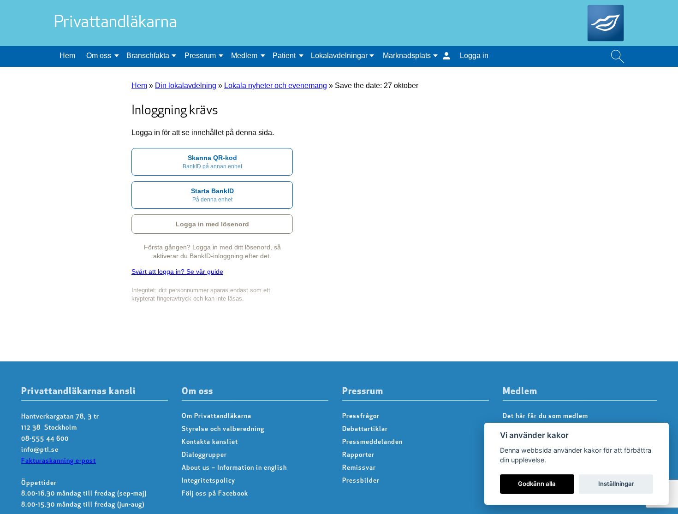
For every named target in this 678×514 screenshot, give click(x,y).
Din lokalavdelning (185, 85)
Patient (284, 55)
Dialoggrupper (204, 455)
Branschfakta (147, 55)
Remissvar (359, 468)
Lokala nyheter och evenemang (275, 85)
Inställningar (616, 483)
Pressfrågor (361, 416)
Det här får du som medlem (545, 416)
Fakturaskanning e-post (58, 461)
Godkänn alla (537, 483)
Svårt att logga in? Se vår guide (177, 271)
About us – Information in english (234, 468)
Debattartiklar (365, 429)
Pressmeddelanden (372, 442)
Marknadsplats (407, 55)
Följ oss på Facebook (215, 493)
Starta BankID (212, 195)
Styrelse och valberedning (223, 429)
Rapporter (358, 455)
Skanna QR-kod (212, 162)
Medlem (244, 55)
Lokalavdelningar (339, 55)
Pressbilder (361, 481)
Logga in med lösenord (212, 224)
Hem (67, 55)
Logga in (474, 55)
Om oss (98, 55)
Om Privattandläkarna (216, 416)
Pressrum (200, 55)
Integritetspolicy (208, 481)
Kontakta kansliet (210, 442)
